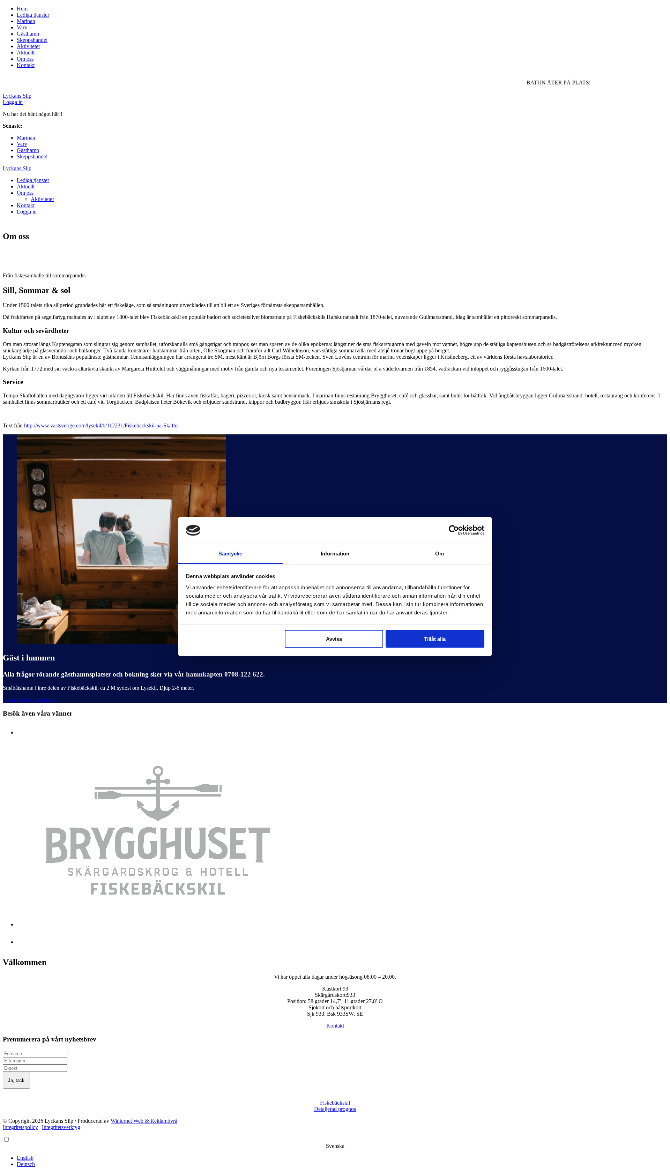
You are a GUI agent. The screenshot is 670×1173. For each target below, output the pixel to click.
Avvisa (334, 639)
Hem (22, 9)
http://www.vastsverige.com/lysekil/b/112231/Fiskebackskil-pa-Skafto (100, 425)
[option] (342, 1158)
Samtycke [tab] (230, 553)
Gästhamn (28, 34)
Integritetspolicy (20, 1127)
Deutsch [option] (26, 1164)
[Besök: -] (158, 924)
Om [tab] (439, 553)
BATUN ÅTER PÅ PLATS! (56, 126)
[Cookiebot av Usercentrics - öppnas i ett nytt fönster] (453, 530)
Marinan (26, 21)
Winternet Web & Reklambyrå (144, 1121)
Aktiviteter (28, 46)
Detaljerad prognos (335, 1109)
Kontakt (26, 65)
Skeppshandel (32, 40)
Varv (22, 27)
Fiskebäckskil (335, 1103)
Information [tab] (335, 553)
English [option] (25, 1158)
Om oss (25, 59)
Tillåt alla (435, 639)
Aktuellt (26, 52)
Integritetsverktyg (61, 1127)
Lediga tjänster (33, 15)
